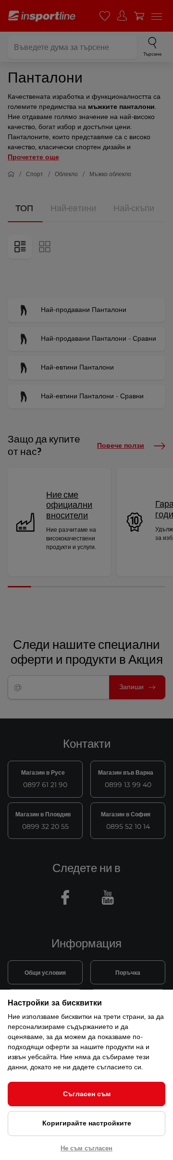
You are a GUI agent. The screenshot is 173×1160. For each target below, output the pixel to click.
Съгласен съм (87, 1093)
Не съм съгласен (86, 1148)
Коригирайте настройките (86, 1123)
